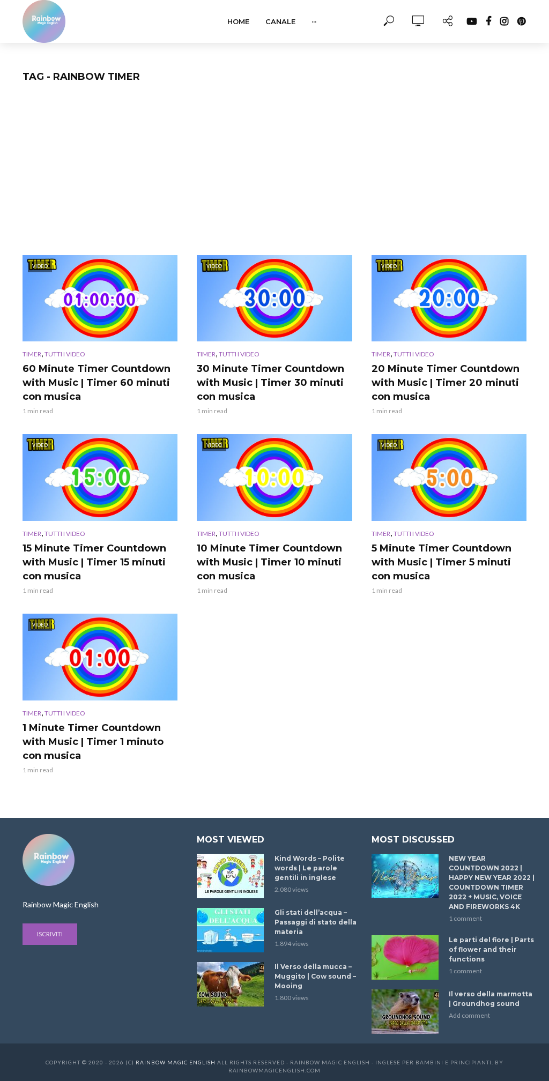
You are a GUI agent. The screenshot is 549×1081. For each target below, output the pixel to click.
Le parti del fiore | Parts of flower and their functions (491, 949)
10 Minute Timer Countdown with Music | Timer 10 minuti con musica (269, 562)
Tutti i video (64, 354)
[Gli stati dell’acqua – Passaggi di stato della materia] (231, 930)
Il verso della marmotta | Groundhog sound (490, 999)
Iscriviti (50, 934)
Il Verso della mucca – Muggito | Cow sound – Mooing (315, 976)
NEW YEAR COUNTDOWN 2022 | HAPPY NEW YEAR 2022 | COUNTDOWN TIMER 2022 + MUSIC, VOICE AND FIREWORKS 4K (492, 882)
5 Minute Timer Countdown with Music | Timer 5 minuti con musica (441, 562)
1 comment (465, 918)
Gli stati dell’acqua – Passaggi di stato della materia (315, 922)
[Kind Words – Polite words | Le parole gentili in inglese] (231, 876)
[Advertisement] (274, 175)
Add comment (469, 1015)
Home (238, 21)
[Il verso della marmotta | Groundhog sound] (406, 1011)
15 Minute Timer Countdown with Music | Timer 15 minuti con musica (94, 562)
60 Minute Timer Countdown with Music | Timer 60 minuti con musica (96, 382)
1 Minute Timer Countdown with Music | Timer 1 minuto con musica (93, 742)
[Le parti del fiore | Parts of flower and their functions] (406, 957)
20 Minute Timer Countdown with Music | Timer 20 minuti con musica (446, 382)
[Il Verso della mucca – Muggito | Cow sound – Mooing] (231, 984)
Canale (280, 21)
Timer (32, 354)
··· (313, 21)
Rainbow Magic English (176, 1062)
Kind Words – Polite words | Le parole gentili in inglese (309, 868)
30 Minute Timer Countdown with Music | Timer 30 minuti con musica (270, 382)
